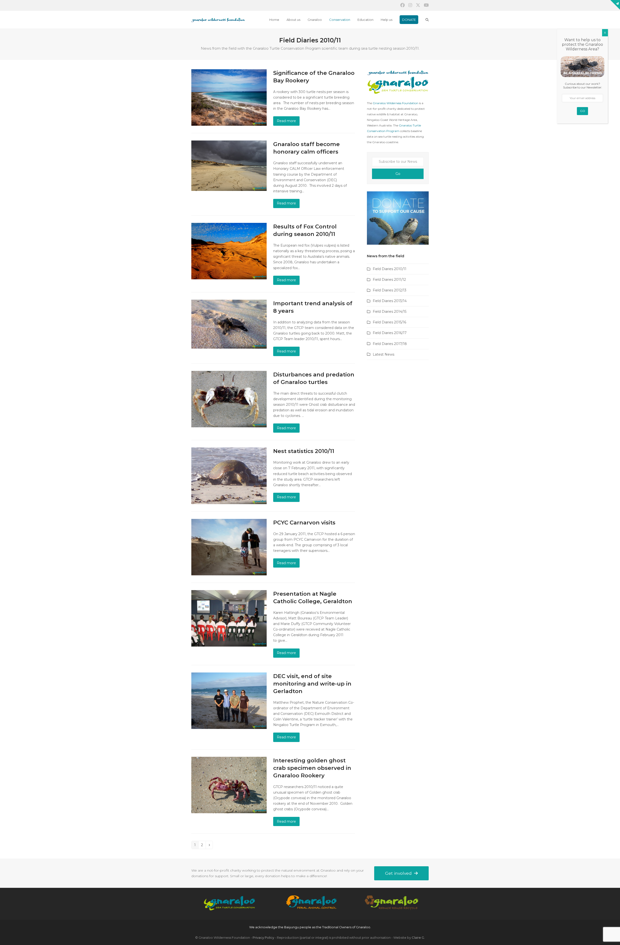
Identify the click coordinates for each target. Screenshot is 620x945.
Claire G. (418, 937)
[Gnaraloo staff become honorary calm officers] (229, 165)
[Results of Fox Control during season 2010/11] (229, 251)
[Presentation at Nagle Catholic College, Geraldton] (229, 618)
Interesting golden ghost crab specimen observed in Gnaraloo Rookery (312, 768)
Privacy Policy (263, 937)
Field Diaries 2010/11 (389, 269)
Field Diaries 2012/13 (389, 290)
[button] (427, 20)
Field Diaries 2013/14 (390, 301)
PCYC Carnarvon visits (304, 522)
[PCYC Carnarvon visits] (229, 547)
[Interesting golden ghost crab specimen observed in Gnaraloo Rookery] (229, 784)
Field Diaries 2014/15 (389, 311)
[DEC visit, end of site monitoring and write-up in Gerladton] (229, 700)
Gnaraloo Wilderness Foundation (395, 103)
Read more (286, 121)
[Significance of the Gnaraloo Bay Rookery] (229, 97)
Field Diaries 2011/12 (389, 279)
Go (397, 174)
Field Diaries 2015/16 (389, 322)
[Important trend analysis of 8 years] (229, 324)
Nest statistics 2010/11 (303, 451)
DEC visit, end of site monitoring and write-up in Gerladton (312, 684)
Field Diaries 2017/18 (390, 344)
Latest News (383, 354)
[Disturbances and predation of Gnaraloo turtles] (229, 399)
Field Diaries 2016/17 (390, 333)
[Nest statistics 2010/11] (229, 475)
